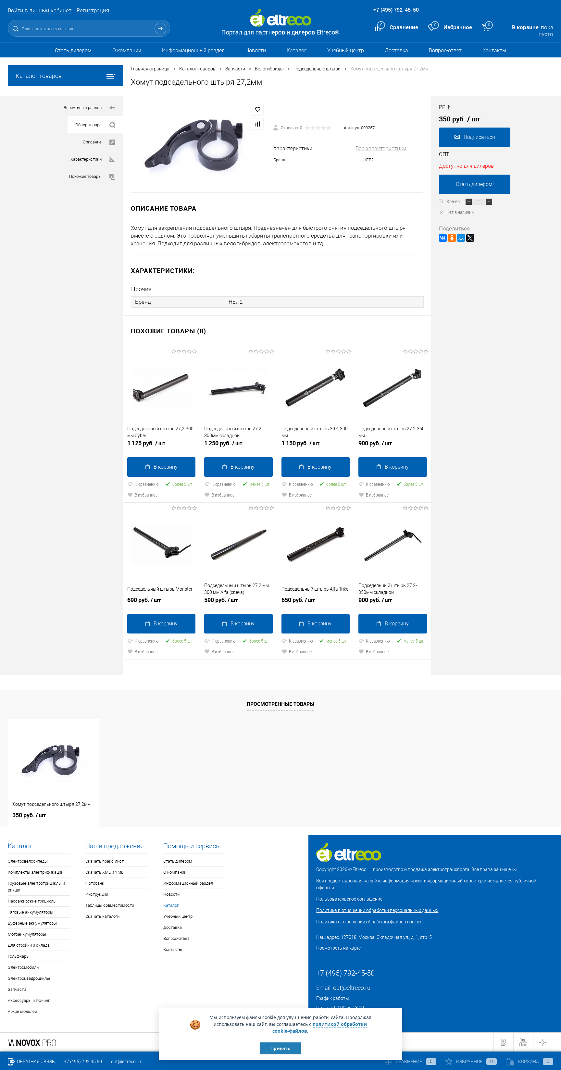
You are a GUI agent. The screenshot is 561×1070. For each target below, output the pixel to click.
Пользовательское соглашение (349, 899)
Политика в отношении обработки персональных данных (377, 910)
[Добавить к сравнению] (258, 124)
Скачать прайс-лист (104, 861)
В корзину (166, 467)
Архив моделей (22, 1011)
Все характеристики (380, 148)
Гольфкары (19, 956)
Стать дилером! (475, 184)
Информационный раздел (193, 50)
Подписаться (479, 137)
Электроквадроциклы (29, 978)
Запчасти (17, 989)
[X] (470, 238)
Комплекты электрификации (35, 872)
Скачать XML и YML (104, 872)
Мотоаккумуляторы (27, 934)
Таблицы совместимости (109, 905)
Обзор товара (88, 124)
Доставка (396, 50)
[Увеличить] (198, 144)
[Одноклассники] (452, 238)
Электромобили (23, 967)
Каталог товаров (39, 75)
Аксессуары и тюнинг (29, 1000)
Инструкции (96, 894)
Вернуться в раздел (83, 107)
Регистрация (93, 10)
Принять (280, 1048)
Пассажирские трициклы (32, 901)
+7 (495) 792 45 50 (83, 1061)
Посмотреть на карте (338, 948)
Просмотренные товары (280, 703)
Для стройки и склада (29, 945)
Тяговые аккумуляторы (30, 912)
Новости (255, 50)
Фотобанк (94, 883)
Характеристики (86, 159)
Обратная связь (35, 1061)
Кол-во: (454, 201)
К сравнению (147, 484)
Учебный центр (345, 50)
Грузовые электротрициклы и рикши (36, 886)
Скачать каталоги (102, 916)
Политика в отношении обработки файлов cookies (369, 921)
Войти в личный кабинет (39, 10)
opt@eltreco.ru (351, 987)
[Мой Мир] (461, 238)
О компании (126, 50)
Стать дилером (73, 50)
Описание (92, 142)
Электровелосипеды (28, 861)
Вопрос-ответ (445, 50)
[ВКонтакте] (443, 238)
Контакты (494, 50)
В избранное (146, 495)
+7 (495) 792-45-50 (396, 9)
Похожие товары (85, 176)
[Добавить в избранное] (258, 110)
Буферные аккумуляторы (32, 923)
